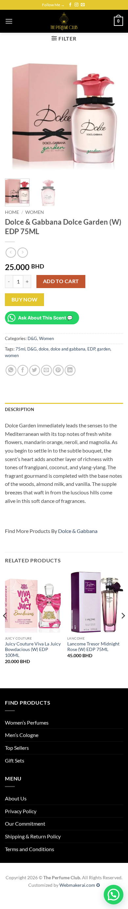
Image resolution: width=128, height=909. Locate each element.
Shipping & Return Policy (33, 836)
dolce (44, 349)
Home (12, 212)
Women (34, 212)
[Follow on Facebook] (70, 5)
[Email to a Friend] (46, 370)
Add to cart (61, 281)
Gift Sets (14, 760)
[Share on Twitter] (34, 370)
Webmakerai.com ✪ (79, 885)
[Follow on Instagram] (76, 5)
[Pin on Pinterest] (58, 370)
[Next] (112, 115)
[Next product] (11, 253)
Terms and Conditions (29, 849)
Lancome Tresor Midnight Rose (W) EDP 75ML (93, 646)
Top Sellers (17, 748)
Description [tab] (19, 409)
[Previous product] (22, 253)
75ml (20, 349)
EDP (91, 349)
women (12, 355)
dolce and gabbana (68, 349)
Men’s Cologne (21, 735)
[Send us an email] (83, 5)
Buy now (24, 299)
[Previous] (15, 115)
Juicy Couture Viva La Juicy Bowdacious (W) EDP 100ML (33, 649)
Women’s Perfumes (27, 722)
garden (103, 349)
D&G (32, 338)
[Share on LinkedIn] (70, 370)
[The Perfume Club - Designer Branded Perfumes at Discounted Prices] (64, 21)
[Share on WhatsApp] (11, 370)
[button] (9, 21)
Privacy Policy (20, 811)
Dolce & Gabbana (77, 531)
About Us (16, 798)
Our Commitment (25, 823)
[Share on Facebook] (22, 370)
